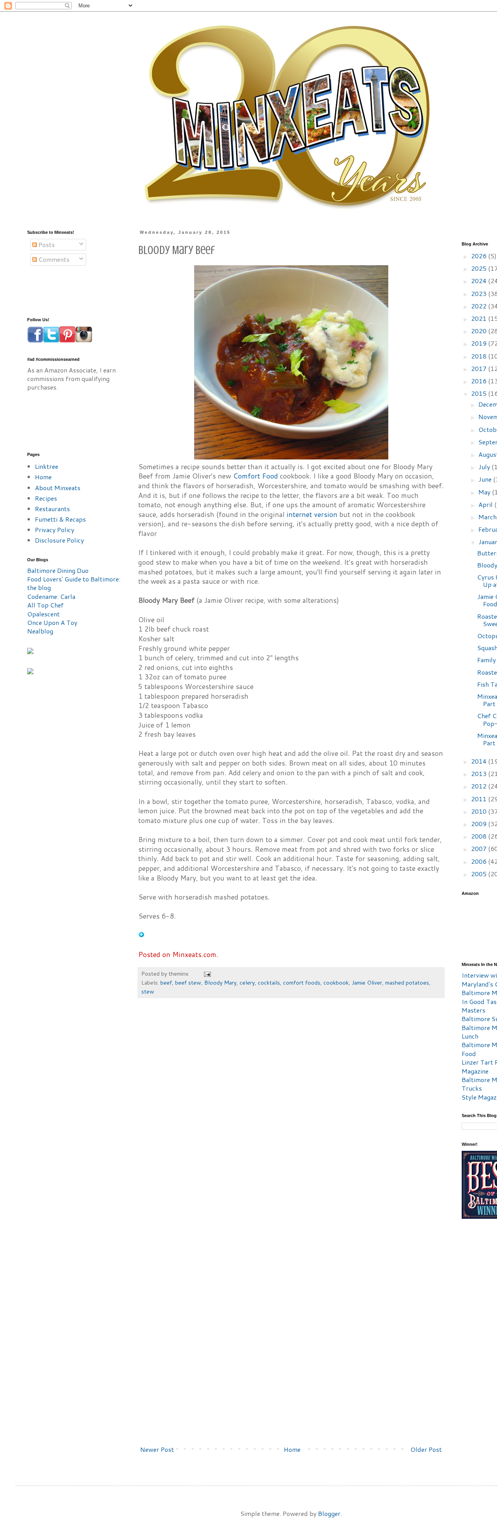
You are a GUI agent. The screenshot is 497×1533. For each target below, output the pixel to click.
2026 (479, 255)
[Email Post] (206, 973)
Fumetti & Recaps (60, 519)
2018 (479, 355)
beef (166, 982)
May (485, 491)
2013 (479, 773)
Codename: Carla (51, 596)
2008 (479, 836)
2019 (479, 343)
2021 (479, 318)
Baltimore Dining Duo (58, 570)
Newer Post (157, 1449)
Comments (53, 259)
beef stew (188, 982)
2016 (479, 380)
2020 (479, 330)
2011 (479, 798)
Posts (46, 244)
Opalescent (43, 613)
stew (147, 991)
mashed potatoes (407, 982)
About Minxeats (57, 487)
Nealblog (40, 630)
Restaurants (52, 508)
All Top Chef (45, 604)
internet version (312, 514)
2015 (479, 393)
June (485, 479)
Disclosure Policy (59, 540)
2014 (479, 761)
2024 (479, 280)
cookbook (336, 982)
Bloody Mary (220, 982)
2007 (479, 848)
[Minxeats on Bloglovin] (141, 935)
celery (247, 982)
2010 (479, 811)
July (485, 466)
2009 (479, 823)
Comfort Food (255, 476)
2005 (479, 873)
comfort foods (301, 982)
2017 (479, 368)
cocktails (269, 982)
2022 (479, 305)
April (486, 504)
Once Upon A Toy (52, 622)
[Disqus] (291, 1122)
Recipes (46, 498)
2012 (479, 785)
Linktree (46, 466)
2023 (479, 293)
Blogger (329, 1513)
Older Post (426, 1449)
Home (292, 1449)
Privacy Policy (54, 529)
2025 (479, 268)
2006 (479, 861)
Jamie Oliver (367, 982)
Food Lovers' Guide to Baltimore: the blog (73, 583)
